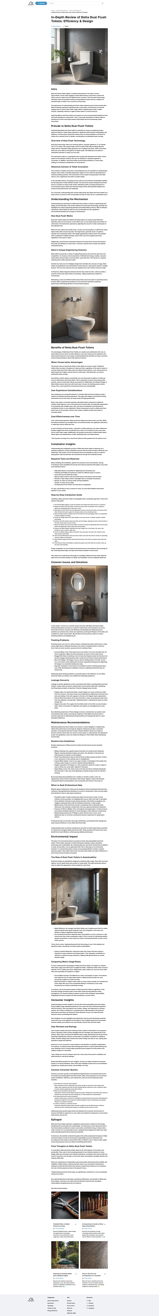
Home (52, 10)
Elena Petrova (57, 26)
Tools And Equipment (75, 10)
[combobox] (75, 3)
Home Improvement (61, 10)
